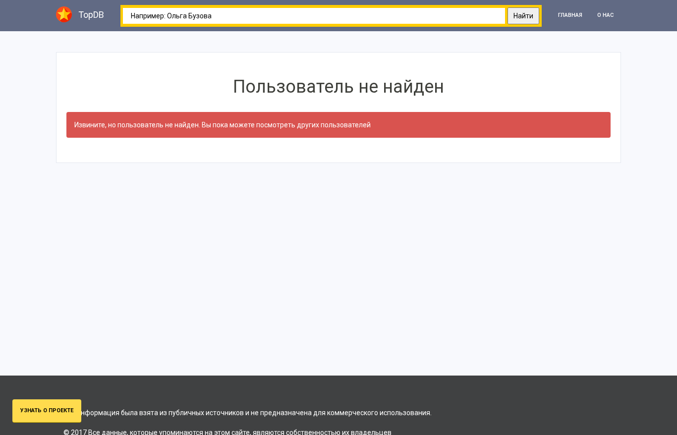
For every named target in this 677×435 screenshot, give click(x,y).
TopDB (91, 14)
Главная (570, 15)
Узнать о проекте (46, 410)
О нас (605, 15)
